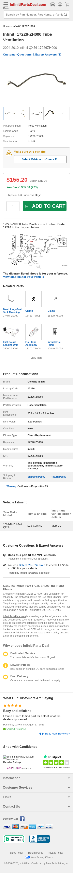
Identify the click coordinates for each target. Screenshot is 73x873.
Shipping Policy (36, 476)
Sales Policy (16, 852)
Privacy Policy (55, 852)
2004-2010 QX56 (51, 610)
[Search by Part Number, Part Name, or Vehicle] (65, 14)
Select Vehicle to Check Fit (40, 159)
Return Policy (58, 476)
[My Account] (60, 4)
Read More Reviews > (57, 733)
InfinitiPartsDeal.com (14, 616)
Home (6, 26)
